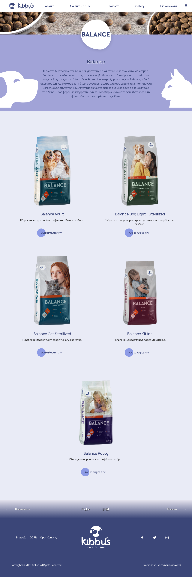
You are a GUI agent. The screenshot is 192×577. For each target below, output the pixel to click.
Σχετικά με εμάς (80, 6)
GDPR (33, 537)
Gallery (139, 6)
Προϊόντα (113, 6)
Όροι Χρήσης (48, 537)
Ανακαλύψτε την (51, 232)
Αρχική (49, 6)
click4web (176, 565)
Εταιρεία (20, 537)
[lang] (186, 6)
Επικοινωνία (168, 6)
